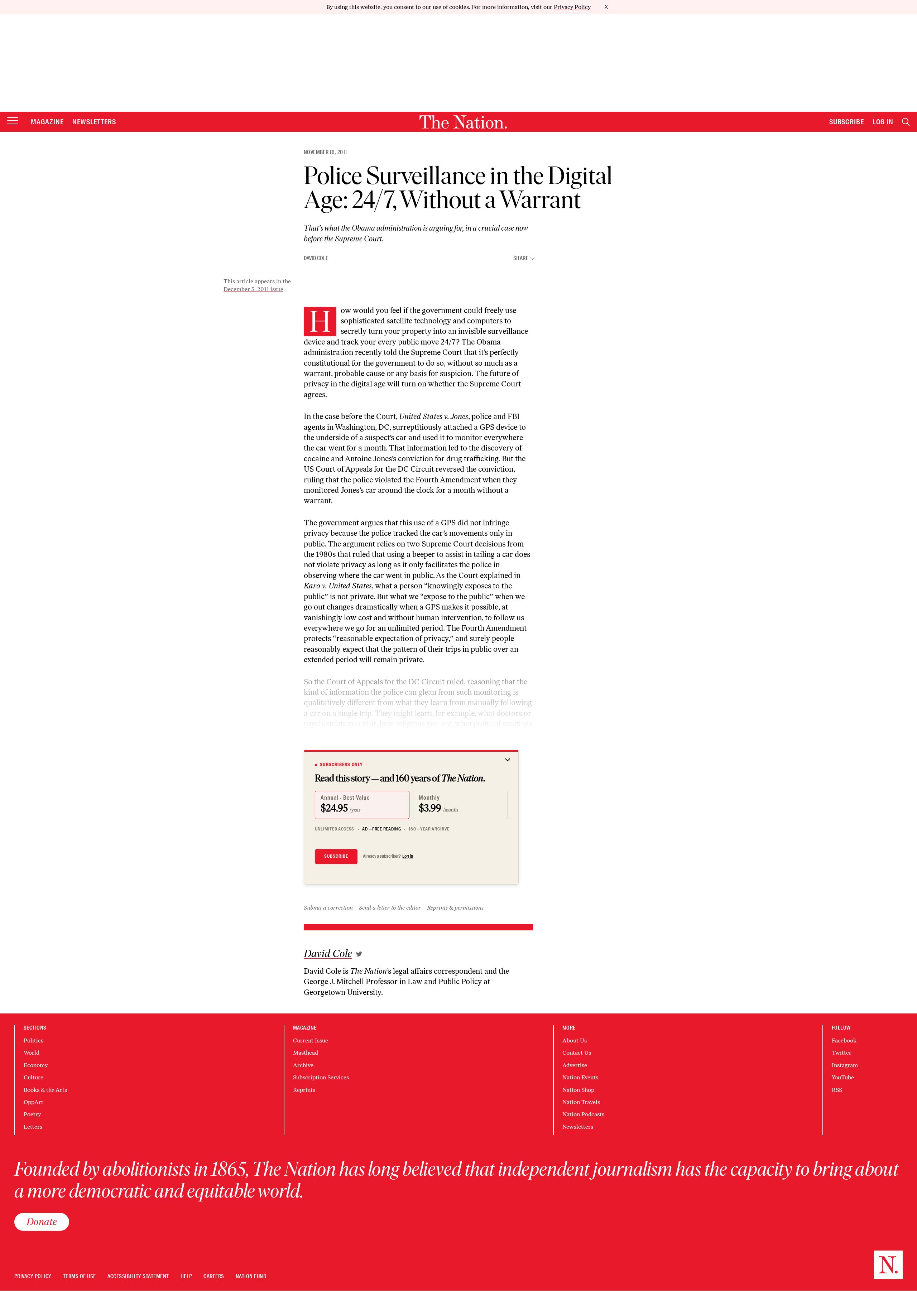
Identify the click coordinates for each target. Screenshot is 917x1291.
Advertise (574, 1065)
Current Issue (310, 1040)
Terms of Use (79, 1276)
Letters (33, 1126)
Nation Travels (581, 1102)
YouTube (843, 1077)
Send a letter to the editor (390, 907)
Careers (213, 1276)
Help (186, 1276)
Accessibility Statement (138, 1276)
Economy (36, 1065)
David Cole (316, 258)
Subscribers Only (341, 764)
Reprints (304, 1090)
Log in (407, 856)
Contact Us (576, 1052)
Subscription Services (321, 1077)
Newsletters (94, 121)
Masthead (305, 1052)
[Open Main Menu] (12, 121)
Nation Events (580, 1077)
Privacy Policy (572, 7)
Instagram (845, 1065)
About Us (574, 1040)
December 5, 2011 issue (253, 289)
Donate (42, 1221)
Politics (33, 1040)
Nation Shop (578, 1090)
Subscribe (846, 121)
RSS (837, 1090)
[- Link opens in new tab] (359, 954)
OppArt (33, 1102)
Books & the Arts (45, 1090)
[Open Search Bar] (906, 122)
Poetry (32, 1114)
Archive (303, 1065)
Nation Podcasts (583, 1114)
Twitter (841, 1052)
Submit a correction (328, 907)
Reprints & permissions (455, 907)
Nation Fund (251, 1276)
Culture (33, 1077)
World (31, 1052)
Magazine (47, 121)
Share (520, 258)
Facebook (844, 1040)
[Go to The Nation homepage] (463, 122)
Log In (883, 121)
